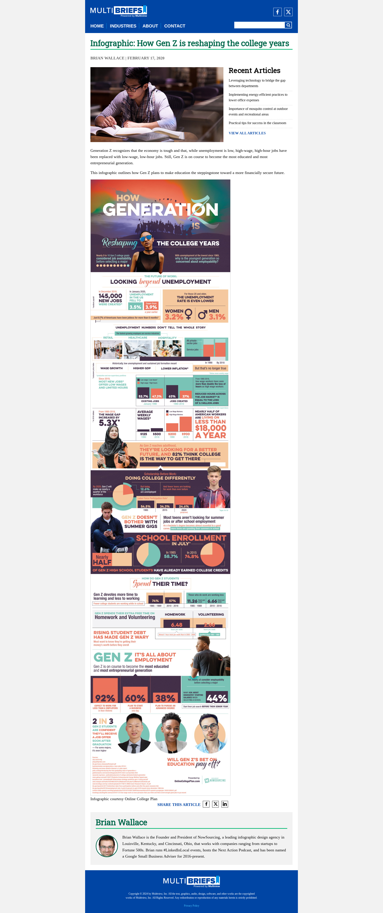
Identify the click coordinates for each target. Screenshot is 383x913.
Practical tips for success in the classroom (257, 123)
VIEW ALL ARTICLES (247, 133)
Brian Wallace (107, 58)
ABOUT (150, 25)
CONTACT (174, 25)
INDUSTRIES (123, 25)
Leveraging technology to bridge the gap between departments (257, 83)
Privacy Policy (191, 905)
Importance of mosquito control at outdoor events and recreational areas (258, 111)
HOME (97, 25)
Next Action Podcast (234, 850)
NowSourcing (209, 837)
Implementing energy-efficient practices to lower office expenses (258, 97)
